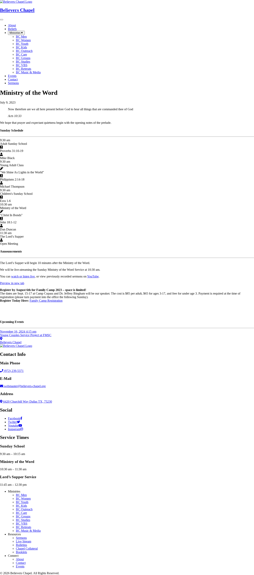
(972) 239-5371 (13, 370)
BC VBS (21, 523)
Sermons (21, 537)
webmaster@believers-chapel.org (25, 386)
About (20, 559)
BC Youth (22, 502)
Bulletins (21, 545)
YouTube (93, 276)
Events (20, 566)
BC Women (23, 498)
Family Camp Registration (46, 300)
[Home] (16, 345)
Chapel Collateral (27, 548)
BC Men (21, 495)
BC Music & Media (28, 530)
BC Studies (23, 520)
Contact (21, 562)
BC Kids (21, 505)
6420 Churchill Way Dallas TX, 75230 (27, 401)
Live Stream (23, 541)
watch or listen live (23, 276)
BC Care (21, 513)
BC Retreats (23, 527)
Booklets (21, 552)
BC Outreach (24, 509)
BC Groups (23, 516)
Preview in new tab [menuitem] (12, 283)
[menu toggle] (1, 19)
